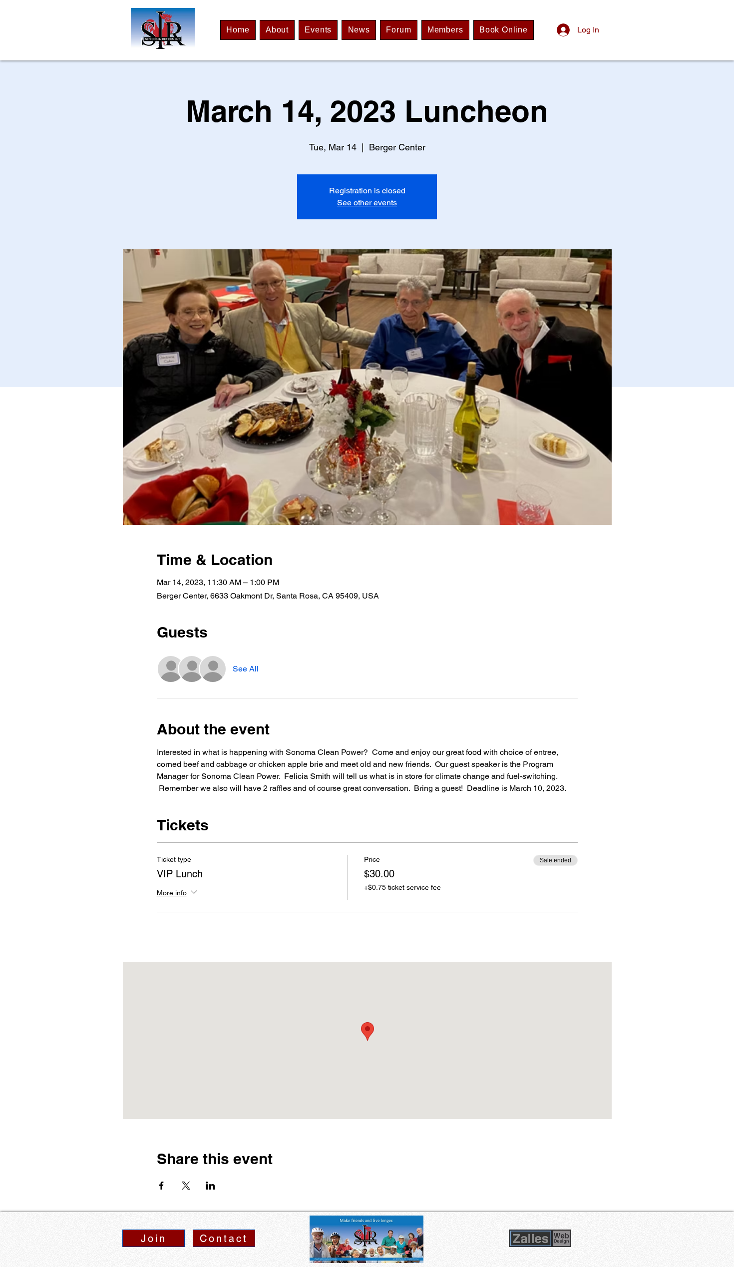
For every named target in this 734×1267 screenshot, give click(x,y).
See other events (367, 202)
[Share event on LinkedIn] (210, 1186)
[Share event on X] (186, 1186)
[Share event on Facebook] (161, 1186)
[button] (153, 1238)
